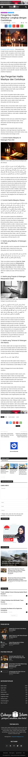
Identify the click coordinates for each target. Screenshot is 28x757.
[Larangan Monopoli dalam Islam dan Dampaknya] (14, 466)
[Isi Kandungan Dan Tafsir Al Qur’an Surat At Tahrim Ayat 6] (4, 673)
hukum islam (4, 692)
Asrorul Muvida (7, 22)
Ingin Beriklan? (19, 752)
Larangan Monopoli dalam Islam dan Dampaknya (13, 471)
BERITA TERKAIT (5, 458)
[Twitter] (17, 745)
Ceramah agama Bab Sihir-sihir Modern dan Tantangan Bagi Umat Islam (17, 658)
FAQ (24, 752)
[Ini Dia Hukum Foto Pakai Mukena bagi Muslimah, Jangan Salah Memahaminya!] (4, 665)
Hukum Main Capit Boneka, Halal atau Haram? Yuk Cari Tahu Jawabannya (7, 435)
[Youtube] (21, 745)
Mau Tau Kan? (4, 703)
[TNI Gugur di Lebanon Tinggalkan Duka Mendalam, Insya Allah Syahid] (14, 558)
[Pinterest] (14, 745)
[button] (26, 7)
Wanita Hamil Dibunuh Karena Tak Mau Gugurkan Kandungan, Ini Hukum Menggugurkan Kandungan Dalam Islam (17, 579)
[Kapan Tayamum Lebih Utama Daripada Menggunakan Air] (4, 637)
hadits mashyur (12, 417)
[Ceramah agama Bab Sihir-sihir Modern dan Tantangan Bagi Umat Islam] (4, 657)
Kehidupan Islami (4, 12)
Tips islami (3, 690)
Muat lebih (13, 615)
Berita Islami (4, 685)
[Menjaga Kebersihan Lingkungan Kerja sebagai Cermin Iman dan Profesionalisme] (23, 466)
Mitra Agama (12, 752)
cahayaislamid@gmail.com (17, 736)
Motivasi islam (4, 698)
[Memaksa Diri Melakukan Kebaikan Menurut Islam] (5, 466)
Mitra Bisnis (5, 752)
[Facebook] (6, 745)
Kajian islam (3, 688)
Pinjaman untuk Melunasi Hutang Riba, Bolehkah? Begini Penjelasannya (21, 435)
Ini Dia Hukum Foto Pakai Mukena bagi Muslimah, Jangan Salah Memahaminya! (18, 665)
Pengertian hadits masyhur (7, 49)
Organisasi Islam (4, 696)
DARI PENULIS (5, 460)
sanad (17, 417)
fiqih (6, 417)
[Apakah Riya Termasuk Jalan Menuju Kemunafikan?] (4, 630)
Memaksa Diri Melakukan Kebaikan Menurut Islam (4, 471)
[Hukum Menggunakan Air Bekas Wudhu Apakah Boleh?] (4, 645)
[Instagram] (10, 745)
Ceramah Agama (11, 12)
